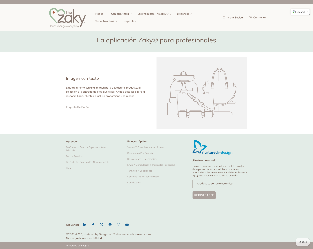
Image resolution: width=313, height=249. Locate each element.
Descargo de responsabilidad (84, 238)
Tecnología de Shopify (77, 245)
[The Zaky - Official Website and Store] (67, 17)
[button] (300, 12)
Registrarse (204, 195)
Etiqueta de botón (77, 107)
